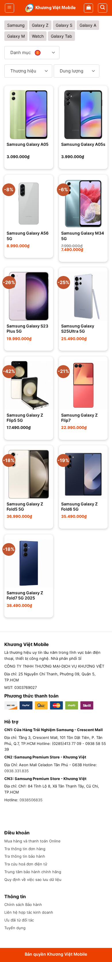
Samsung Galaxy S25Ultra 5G (77, 328)
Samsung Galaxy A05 (28, 144)
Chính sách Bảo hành (23, 904)
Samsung (16, 25)
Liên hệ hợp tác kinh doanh (28, 912)
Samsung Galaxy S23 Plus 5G (27, 328)
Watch (38, 36)
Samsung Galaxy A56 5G (28, 236)
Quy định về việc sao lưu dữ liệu (32, 879)
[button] (9, 8)
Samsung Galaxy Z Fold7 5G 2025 (25, 595)
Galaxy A (88, 25)
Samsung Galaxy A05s (83, 144)
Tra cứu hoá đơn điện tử (25, 864)
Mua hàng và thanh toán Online (32, 841)
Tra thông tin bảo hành (24, 856)
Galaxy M (16, 36)
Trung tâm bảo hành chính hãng (32, 871)
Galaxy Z (40, 25)
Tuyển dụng (15, 927)
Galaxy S (64, 25)
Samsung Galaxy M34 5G (82, 236)
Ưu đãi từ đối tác (19, 920)
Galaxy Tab (61, 36)
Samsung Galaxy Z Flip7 (79, 418)
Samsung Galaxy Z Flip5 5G (25, 418)
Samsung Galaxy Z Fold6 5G (79, 506)
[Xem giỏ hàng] (88, 8)
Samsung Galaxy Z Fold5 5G (25, 506)
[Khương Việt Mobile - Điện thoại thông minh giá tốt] (50, 8)
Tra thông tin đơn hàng (24, 848)
